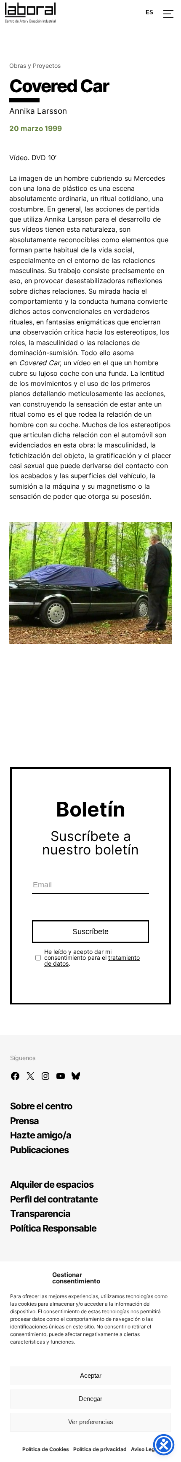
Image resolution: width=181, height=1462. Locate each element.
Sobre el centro (41, 1105)
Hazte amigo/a (40, 1135)
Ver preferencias (90, 1421)
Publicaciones (39, 1149)
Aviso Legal (145, 1449)
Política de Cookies (45, 1449)
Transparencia (40, 1213)
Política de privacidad (100, 1449)
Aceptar (90, 1375)
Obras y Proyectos (35, 65)
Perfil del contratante (54, 1199)
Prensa (24, 1120)
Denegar (90, 1398)
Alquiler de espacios (51, 1184)
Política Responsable (53, 1228)
